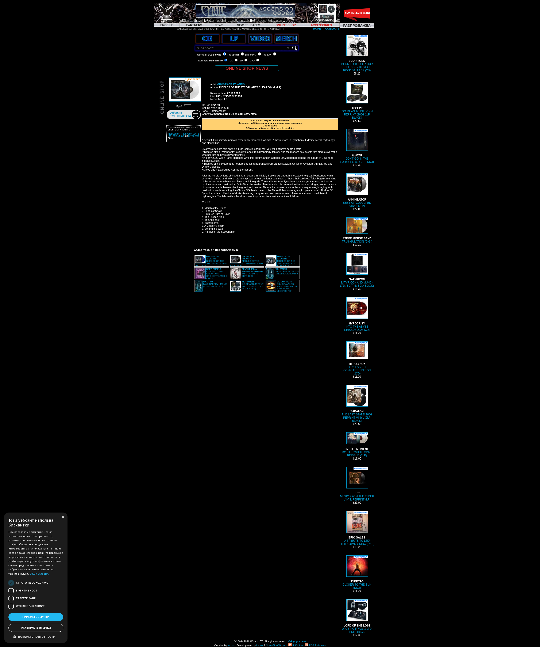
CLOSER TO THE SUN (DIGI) (357, 572)
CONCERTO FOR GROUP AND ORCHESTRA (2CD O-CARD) (217, 273)
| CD (230, 60)
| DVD (251, 60)
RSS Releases (317, 645)
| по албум (250, 54)
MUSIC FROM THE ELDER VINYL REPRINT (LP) (357, 484)
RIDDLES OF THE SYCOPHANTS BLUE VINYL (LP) (211, 261)
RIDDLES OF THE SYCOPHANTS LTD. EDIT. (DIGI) (287, 261)
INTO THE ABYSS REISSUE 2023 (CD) (357, 314)
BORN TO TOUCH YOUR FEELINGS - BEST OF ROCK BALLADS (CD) (357, 53)
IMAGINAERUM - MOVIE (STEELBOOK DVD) (215, 284)
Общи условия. (39, 573)
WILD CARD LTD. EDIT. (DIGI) (252, 272)
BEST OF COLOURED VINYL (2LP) (357, 191)
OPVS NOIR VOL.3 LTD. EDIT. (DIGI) (357, 616)
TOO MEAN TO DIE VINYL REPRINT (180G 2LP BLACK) (357, 101)
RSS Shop (298, 645)
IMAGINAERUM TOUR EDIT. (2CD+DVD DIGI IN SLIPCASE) (252, 285)
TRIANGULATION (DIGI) (357, 230)
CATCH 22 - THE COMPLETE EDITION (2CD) (357, 358)
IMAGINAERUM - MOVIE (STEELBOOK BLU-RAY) (287, 271)
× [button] (62, 517)
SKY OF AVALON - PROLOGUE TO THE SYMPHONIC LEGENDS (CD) (287, 286)
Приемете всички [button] (35, 617)
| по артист (233, 54)
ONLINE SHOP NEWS (246, 68)
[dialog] (36, 578)
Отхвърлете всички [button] (36, 627)
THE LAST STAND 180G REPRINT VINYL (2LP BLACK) (357, 404)
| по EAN (266, 54)
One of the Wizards (277, 645)
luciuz (231, 645)
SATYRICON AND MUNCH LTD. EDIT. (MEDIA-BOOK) (357, 270)
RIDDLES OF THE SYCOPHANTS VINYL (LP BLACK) (246, 261)
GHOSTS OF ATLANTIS (231, 84)
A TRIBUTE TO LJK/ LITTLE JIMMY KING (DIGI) (357, 528)
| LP (241, 60)
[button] (35, 637)
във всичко (214, 54)
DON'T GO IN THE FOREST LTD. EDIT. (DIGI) (357, 146)
